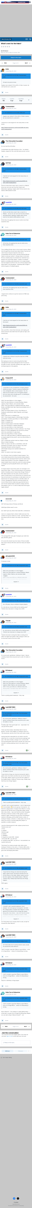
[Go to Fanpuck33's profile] (3, 378)
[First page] (2, 63)
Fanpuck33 (9, 378)
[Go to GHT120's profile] (3, 164)
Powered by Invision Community (16, 1205)
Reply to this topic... (9, 1042)
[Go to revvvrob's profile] (3, 499)
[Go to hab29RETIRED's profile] (3, 708)
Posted (11, 71)
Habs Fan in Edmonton (13, 233)
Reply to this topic (16, 57)
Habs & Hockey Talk (14, 52)
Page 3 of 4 (16, 63)
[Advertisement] (16, 20)
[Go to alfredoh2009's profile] (3, 557)
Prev (5, 63)
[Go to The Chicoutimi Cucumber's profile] (3, 142)
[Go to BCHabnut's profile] (3, 671)
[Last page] (30, 63)
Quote (6, 92)
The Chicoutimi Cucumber (14, 141)
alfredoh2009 (10, 556)
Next (26, 63)
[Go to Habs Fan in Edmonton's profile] (3, 234)
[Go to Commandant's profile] (3, 107)
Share (8, 1051)
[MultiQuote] (2, 92)
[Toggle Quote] (3, 75)
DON (7, 69)
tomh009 (21, 239)
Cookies (16, 1202)
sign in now (9, 1036)
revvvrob (9, 499)
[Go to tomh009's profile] (3, 203)
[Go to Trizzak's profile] (3, 621)
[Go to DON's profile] (3, 70)
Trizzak (8, 620)
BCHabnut (5, 50)
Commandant (22, 75)
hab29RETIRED (10, 707)
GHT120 (8, 163)
